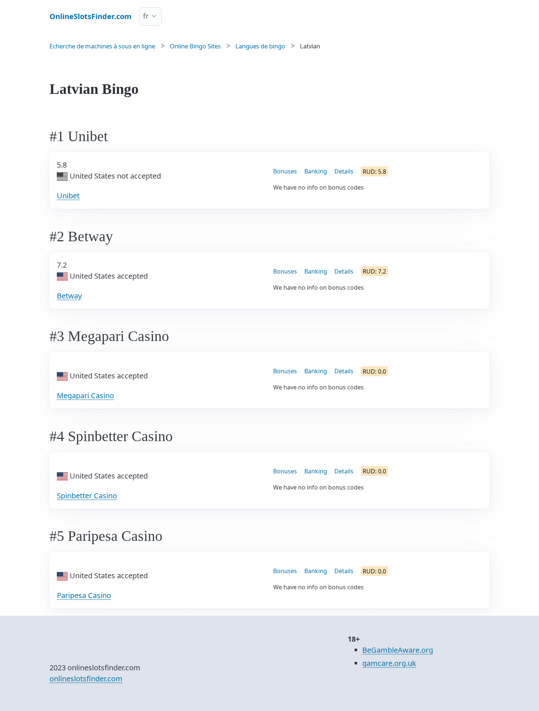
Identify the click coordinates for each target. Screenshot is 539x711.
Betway (69, 296)
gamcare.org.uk (389, 663)
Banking (315, 171)
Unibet (68, 196)
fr (145, 16)
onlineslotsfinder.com (86, 678)
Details (343, 171)
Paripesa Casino (84, 595)
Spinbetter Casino (87, 496)
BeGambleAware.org (397, 650)
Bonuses (285, 171)
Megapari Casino (85, 395)
